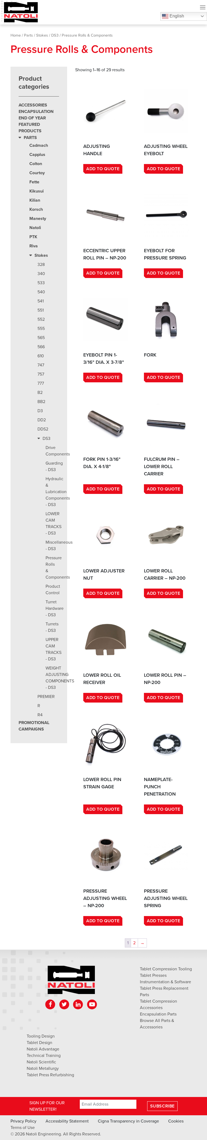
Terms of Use (23, 1127)
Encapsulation (36, 111)
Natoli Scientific (41, 1062)
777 (40, 383)
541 (40, 301)
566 (41, 347)
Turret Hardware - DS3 (52, 608)
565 (41, 337)
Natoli (35, 227)
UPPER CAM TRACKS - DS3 (52, 649)
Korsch (36, 209)
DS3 (54, 35)
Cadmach (38, 145)
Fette (34, 182)
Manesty (37, 218)
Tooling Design (41, 1036)
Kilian (34, 200)
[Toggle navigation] (202, 8)
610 (40, 356)
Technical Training (44, 1055)
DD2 (41, 420)
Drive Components (52, 451)
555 (41, 328)
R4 (40, 715)
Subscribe (162, 1106)
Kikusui (36, 191)
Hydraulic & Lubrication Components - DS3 (52, 491)
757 (40, 374)
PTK (33, 237)
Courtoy (37, 173)
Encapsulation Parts (158, 1014)
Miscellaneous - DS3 (52, 545)
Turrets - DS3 (52, 627)
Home (16, 35)
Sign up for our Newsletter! (47, 1106)
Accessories (33, 105)
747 (40, 365)
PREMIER (46, 696)
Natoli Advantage (43, 1049)
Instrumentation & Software (165, 982)
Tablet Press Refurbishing (50, 1075)
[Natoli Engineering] (71, 981)
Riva (33, 246)
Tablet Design (39, 1042)
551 (40, 310)
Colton (35, 163)
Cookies (176, 1121)
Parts (28, 35)
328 (41, 264)
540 (41, 292)
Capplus (37, 154)
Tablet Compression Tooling (166, 969)
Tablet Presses (153, 975)
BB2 (41, 401)
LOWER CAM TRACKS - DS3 (52, 523)
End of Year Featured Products (32, 124)
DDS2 (42, 429)
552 (41, 319)
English (176, 16)
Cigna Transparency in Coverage (128, 1121)
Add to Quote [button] (102, 169)
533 (41, 283)
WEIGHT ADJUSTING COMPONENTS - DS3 (52, 677)
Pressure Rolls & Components (52, 567)
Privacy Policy (23, 1121)
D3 (40, 411)
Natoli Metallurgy (43, 1068)
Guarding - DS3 (52, 466)
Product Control (52, 590)
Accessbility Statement (67, 1121)
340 (41, 273)
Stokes (42, 35)
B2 (40, 392)
